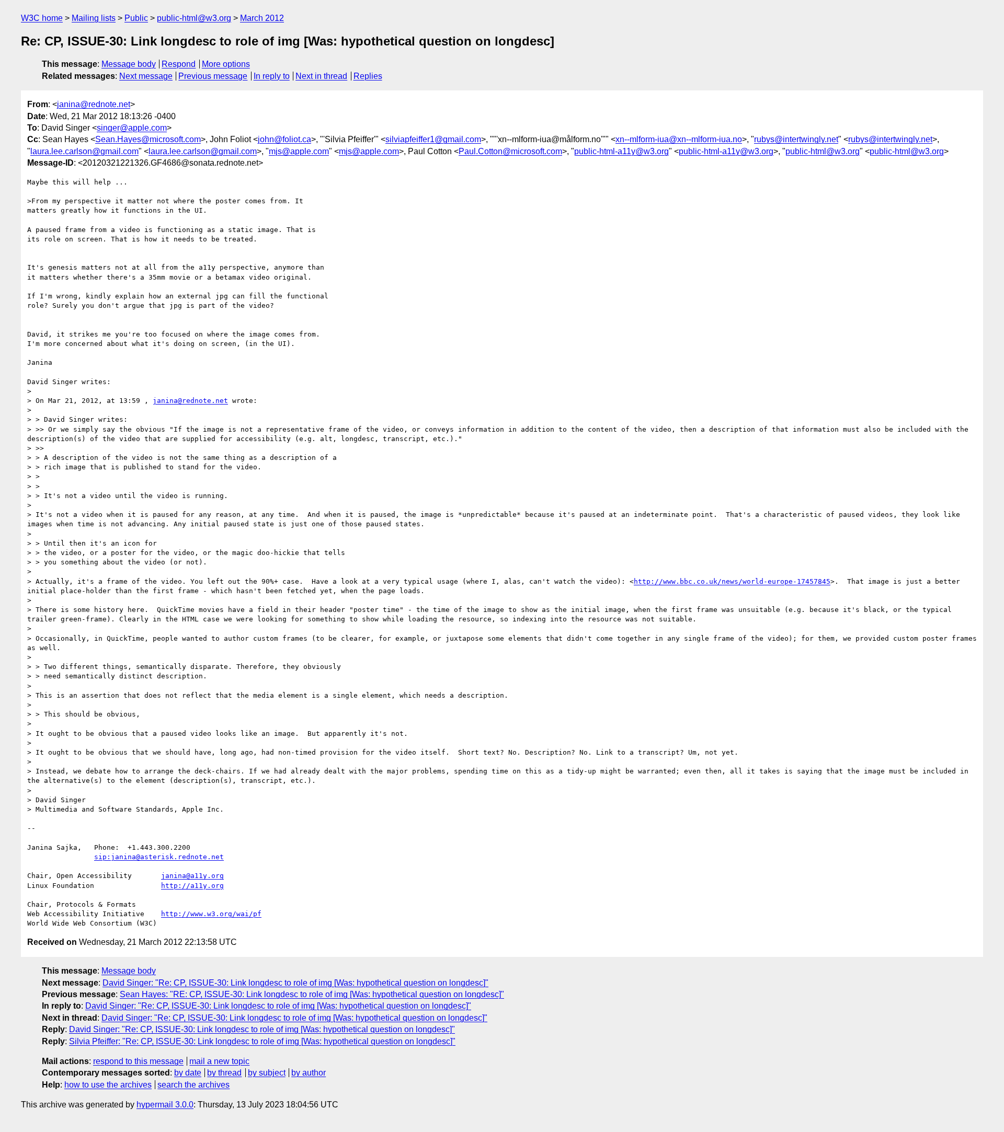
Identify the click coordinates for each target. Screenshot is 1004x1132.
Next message (146, 76)
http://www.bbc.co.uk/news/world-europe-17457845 (732, 581)
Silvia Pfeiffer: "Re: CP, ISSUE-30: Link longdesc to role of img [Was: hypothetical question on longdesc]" (262, 1041)
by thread (224, 1072)
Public (136, 18)
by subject (267, 1072)
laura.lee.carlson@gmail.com (84, 151)
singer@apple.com (132, 127)
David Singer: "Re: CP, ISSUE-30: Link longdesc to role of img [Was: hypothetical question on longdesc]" (295, 982)
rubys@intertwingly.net (796, 139)
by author (308, 1072)
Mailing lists (94, 18)
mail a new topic (219, 1061)
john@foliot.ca (284, 139)
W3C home (42, 18)
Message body (128, 64)
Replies (367, 76)
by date (187, 1072)
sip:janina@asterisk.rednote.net (159, 857)
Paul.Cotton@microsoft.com (510, 151)
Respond (179, 64)
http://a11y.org (192, 886)
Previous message (212, 76)
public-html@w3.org (194, 18)
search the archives (193, 1084)
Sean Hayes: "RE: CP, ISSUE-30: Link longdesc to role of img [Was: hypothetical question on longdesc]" (312, 994)
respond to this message (138, 1061)
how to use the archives (108, 1084)
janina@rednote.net (93, 104)
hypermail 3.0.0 (164, 1104)
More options (226, 64)
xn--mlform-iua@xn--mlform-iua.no (678, 139)
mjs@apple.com (299, 151)
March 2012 (262, 18)
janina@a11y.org (192, 876)
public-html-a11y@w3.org (621, 151)
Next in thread (321, 76)
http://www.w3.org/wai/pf (211, 914)
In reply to (272, 76)
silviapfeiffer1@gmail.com (433, 139)
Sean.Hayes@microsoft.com (148, 139)
